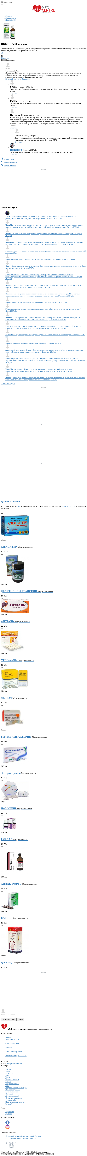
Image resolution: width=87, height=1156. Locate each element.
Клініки (8, 1082)
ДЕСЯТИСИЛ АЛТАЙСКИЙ (27, 591)
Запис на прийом (12, 1080)
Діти (7, 1076)
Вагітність (9, 1073)
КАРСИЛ (14, 918)
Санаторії (9, 1094)
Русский (8, 1114)
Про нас (8, 1037)
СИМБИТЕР (17, 546)
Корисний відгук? (13, 79)
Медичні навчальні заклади (16, 1088)
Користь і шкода (11, 1092)
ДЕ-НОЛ (14, 697)
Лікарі (7, 1071)
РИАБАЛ (14, 839)
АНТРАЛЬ (15, 621)
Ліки (7, 1086)
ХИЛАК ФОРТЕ (19, 883)
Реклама (8, 1047)
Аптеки (8, 1069)
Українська (9, 1112)
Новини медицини (12, 1090)
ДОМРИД (15, 962)
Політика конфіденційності (16, 1056)
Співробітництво (12, 1043)
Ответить (13, 93)
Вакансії (8, 1104)
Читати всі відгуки (8, 384)
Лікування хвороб (12, 1084)
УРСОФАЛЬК (17, 660)
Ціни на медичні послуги (15, 1102)
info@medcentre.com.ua (15, 1064)
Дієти (7, 1078)
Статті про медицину (13, 1098)
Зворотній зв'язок (12, 1039)
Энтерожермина (18, 773)
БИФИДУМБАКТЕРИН (24, 736)
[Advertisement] (43, 186)
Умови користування (13, 1052)
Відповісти (26, 79)
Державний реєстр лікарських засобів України (23, 1136)
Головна (8, 16)
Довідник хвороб (12, 1096)
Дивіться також (10, 501)
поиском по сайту (68, 506)
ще (19, 506)
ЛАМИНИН (16, 808)
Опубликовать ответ (9, 1019)
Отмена (20, 1019)
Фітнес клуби (10, 1100)
